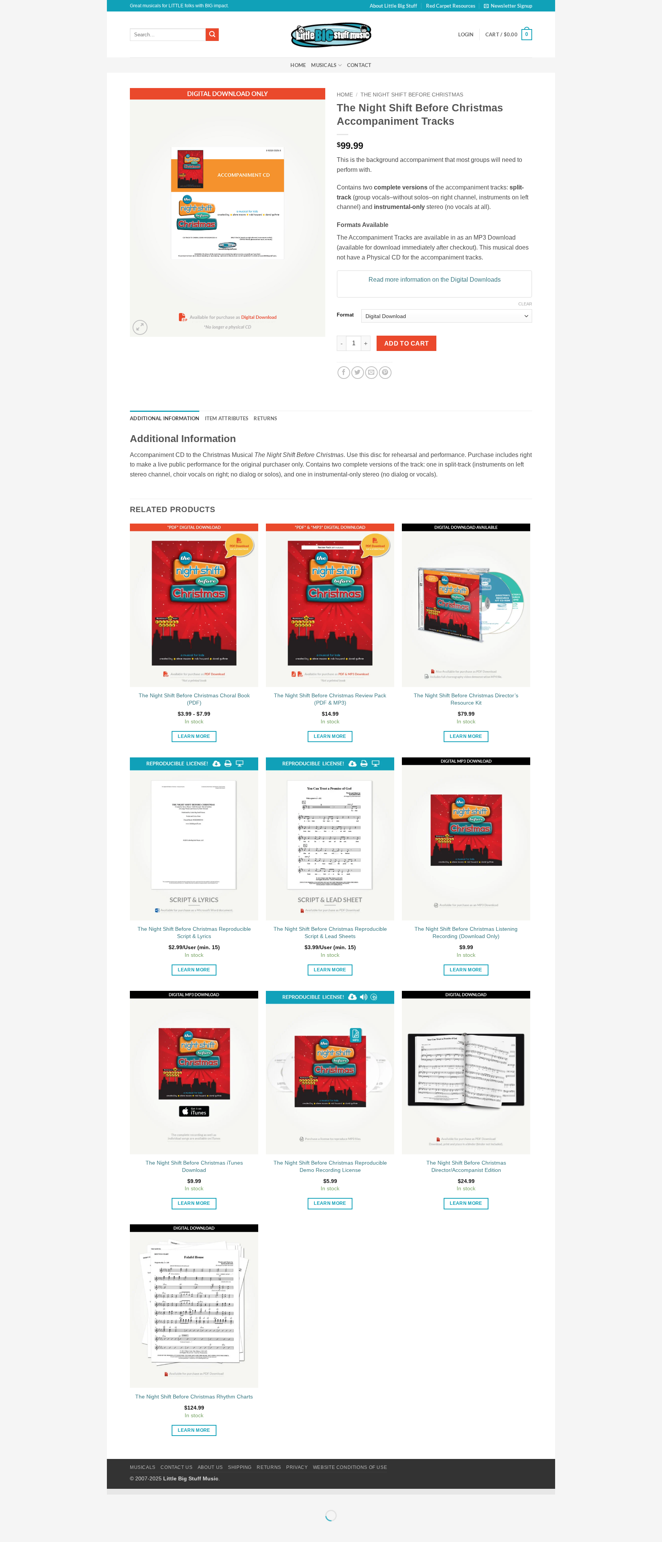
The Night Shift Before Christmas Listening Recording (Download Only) (466, 932)
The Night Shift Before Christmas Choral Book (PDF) (194, 699)
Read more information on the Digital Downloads (435, 279)
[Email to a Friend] (371, 372)
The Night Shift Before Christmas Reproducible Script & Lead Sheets (330, 932)
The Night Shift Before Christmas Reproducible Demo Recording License (330, 1166)
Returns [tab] (265, 418)
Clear (525, 304)
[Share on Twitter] (357, 372)
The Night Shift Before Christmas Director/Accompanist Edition (466, 1166)
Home (298, 65)
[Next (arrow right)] (136, 1528)
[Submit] (212, 34)
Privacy (297, 1467)
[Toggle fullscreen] (136, 1496)
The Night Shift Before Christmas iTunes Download (194, 1166)
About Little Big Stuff (393, 6)
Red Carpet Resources (450, 6)
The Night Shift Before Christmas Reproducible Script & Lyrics (194, 932)
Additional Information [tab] (165, 418)
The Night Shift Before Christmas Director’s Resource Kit (466, 699)
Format (345, 315)
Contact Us (176, 1467)
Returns (269, 1467)
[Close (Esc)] (181, 1496)
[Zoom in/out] (114, 1496)
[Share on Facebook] (344, 372)
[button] (508, 35)
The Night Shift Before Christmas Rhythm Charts (194, 1397)
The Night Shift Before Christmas (411, 95)
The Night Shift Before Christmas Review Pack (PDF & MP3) (330, 699)
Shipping (240, 1467)
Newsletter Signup (511, 6)
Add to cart (406, 343)
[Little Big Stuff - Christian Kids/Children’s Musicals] (331, 34)
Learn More (194, 736)
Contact (359, 65)
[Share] (159, 1496)
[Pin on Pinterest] (385, 372)
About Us (210, 1467)
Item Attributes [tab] (227, 418)
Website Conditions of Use (350, 1467)
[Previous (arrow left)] (114, 1528)
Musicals (323, 65)
